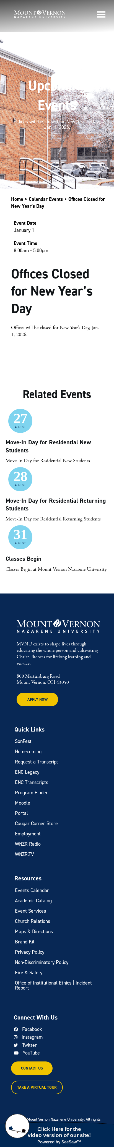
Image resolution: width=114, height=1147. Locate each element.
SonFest (23, 741)
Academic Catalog (33, 900)
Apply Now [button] (37, 699)
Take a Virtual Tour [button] (37, 1087)
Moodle (22, 803)
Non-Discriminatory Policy (41, 962)
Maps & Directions (34, 931)
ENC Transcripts (31, 782)
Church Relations (32, 921)
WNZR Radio (28, 844)
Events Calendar (32, 890)
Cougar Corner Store (36, 823)
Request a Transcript (36, 761)
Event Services (30, 911)
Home (17, 199)
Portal (21, 813)
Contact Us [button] (32, 1068)
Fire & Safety (28, 972)
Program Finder (31, 792)
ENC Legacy (27, 772)
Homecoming (28, 751)
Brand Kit (25, 941)
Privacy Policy (29, 952)
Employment (28, 833)
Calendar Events (46, 199)
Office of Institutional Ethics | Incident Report (53, 985)
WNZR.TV (24, 854)
